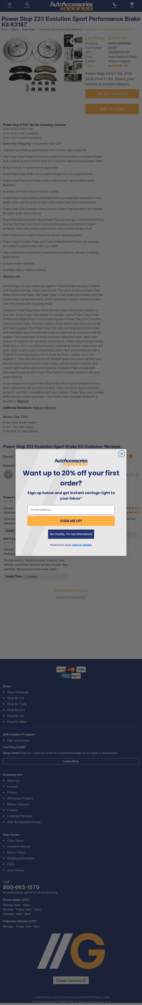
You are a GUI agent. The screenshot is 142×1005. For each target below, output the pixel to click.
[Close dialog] (122, 454)
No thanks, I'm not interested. (71, 534)
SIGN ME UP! (71, 520)
